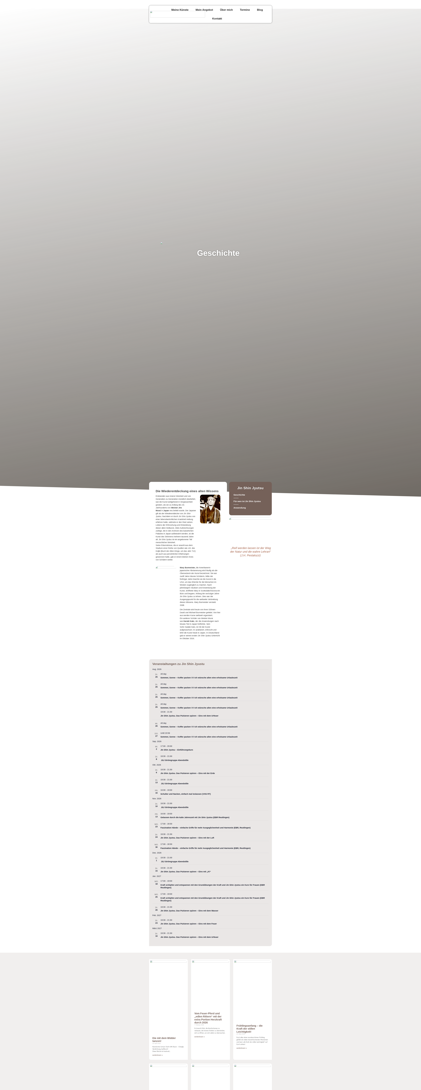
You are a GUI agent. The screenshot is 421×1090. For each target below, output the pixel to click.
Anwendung (240, 508)
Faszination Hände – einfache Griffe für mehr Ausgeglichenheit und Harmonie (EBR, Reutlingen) (206, 828)
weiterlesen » (157, 1055)
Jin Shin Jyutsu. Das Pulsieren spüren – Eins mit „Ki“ (186, 872)
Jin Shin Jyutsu (250, 488)
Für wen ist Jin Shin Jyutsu (247, 501)
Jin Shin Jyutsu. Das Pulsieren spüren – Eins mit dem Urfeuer (189, 716)
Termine (245, 9)
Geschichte (239, 495)
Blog (260, 9)
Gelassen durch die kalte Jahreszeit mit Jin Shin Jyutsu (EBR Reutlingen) (195, 817)
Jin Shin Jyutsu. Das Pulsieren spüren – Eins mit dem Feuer (189, 924)
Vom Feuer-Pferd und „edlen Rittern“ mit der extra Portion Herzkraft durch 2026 (208, 1018)
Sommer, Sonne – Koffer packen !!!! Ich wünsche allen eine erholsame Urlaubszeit (199, 678)
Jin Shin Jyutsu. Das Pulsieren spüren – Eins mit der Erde (188, 773)
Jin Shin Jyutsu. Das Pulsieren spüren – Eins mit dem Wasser (189, 911)
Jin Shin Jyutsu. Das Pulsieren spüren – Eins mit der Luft (187, 838)
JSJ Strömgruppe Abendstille (174, 760)
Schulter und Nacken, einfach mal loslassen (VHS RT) (186, 794)
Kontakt (217, 18)
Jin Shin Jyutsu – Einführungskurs (177, 750)
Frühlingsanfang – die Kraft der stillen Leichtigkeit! (249, 1028)
